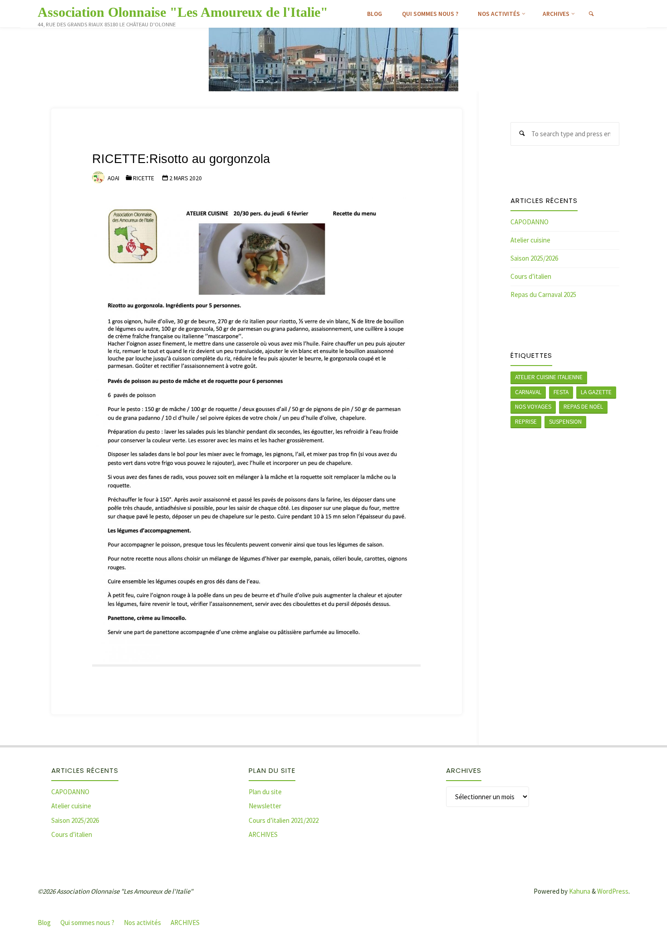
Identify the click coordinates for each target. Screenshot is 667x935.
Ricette (143, 178)
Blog (44, 922)
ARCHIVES (263, 834)
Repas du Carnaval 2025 (543, 294)
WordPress (612, 891)
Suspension (565, 421)
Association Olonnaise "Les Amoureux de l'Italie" (183, 12)
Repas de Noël (583, 407)
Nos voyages (533, 407)
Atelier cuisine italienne (549, 377)
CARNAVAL (528, 392)
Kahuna (579, 891)
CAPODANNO (529, 222)
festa (561, 392)
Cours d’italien (530, 276)
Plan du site (265, 791)
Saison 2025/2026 (534, 258)
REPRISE (526, 421)
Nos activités (142, 922)
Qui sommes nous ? (87, 922)
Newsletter (265, 805)
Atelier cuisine (530, 240)
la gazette (596, 392)
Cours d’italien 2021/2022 (284, 820)
